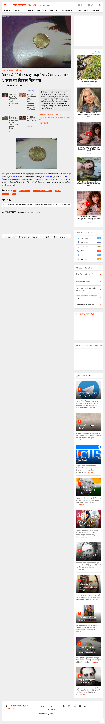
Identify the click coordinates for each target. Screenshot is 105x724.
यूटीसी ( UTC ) (44, 123)
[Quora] (86, 5)
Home (7, 10)
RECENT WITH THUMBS (86, 314)
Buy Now (96, 10)
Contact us (42, 710)
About (51, 706)
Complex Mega (67, 10)
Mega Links (41, 10)
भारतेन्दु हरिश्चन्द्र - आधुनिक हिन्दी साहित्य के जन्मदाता (87, 587)
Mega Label (54, 10)
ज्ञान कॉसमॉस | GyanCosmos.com (31, 5)
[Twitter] (89, 5)
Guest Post (51, 710)
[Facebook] (79, 5)
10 (80, 676)
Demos (16, 10)
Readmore (92, 407)
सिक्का (11, 70)
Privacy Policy (43, 713)
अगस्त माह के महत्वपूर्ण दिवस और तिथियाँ (52, 114)
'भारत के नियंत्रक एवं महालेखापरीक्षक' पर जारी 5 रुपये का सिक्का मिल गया (88, 650)
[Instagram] (82, 5)
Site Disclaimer (51, 714)
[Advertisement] (90, 30)
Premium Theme (10, 708)
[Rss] (92, 5)
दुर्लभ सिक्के (19, 70)
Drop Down (27, 10)
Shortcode (82, 10)
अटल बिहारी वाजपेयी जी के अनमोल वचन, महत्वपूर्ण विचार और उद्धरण (88, 490)
